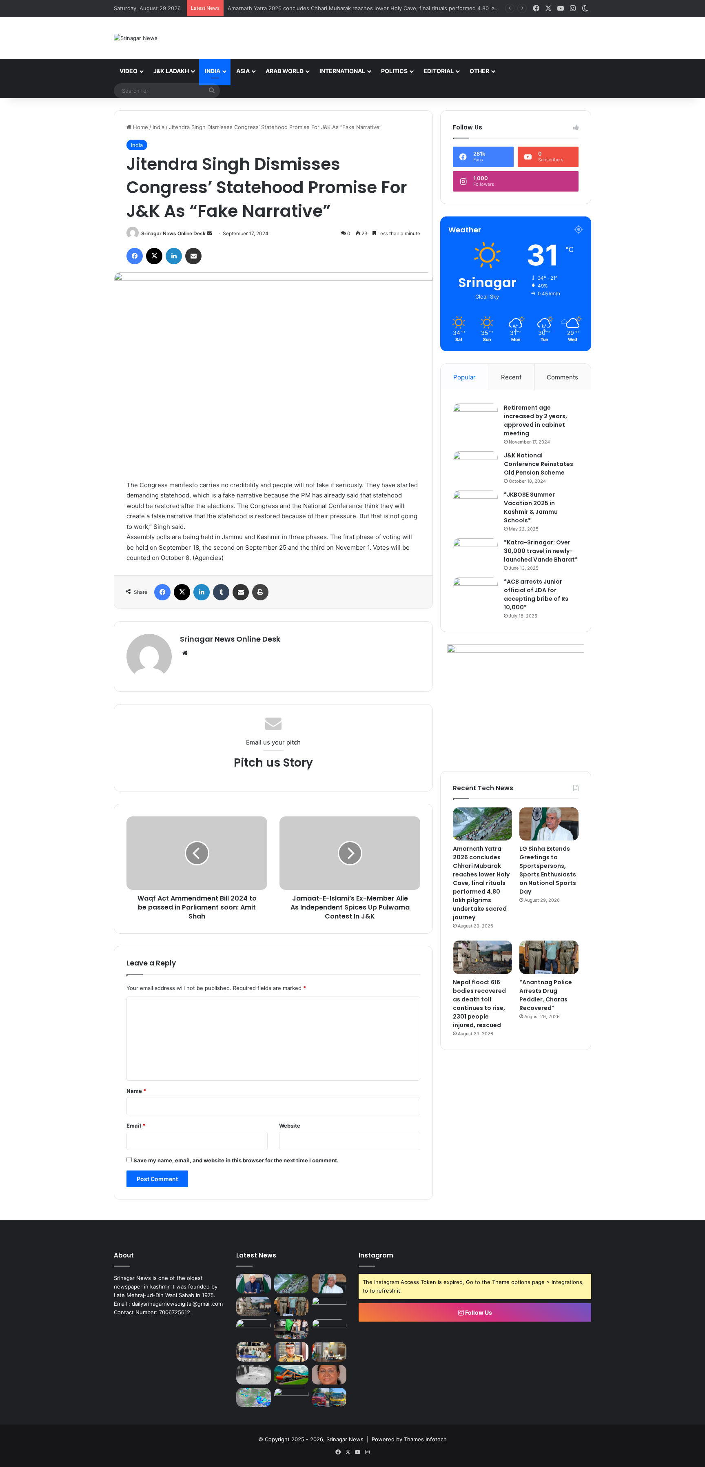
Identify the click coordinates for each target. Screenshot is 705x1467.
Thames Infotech (425, 1439)
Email (135, 1125)
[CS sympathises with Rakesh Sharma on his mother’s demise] (253, 1329)
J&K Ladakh (171, 70)
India (212, 70)
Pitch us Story (273, 763)
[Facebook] (134, 256)
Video (128, 70)
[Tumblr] (221, 592)
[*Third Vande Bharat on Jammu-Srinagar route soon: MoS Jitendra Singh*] (291, 1375)
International (342, 70)
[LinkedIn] (174, 256)
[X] (154, 256)
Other (479, 70)
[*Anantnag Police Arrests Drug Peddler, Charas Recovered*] (549, 957)
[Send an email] (209, 233)
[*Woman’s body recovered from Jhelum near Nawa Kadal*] (253, 1375)
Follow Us (478, 1312)
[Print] (260, 592)
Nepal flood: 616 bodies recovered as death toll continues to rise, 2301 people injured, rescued (479, 1003)
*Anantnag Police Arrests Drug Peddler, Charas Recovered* (545, 995)
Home (139, 127)
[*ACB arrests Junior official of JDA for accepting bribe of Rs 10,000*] (475, 592)
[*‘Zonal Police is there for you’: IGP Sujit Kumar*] (291, 1352)
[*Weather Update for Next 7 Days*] (253, 1397)
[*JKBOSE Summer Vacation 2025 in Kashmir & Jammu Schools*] (475, 505)
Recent (511, 377)
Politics (394, 70)
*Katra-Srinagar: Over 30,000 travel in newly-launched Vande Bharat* (541, 551)
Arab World (285, 70)
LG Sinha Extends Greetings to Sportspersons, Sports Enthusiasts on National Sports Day (547, 870)
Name (136, 1091)
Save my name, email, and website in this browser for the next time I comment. (236, 1160)
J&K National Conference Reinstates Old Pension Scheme (538, 464)
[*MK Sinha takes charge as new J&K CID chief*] (329, 1352)
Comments (562, 377)
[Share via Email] (193, 256)
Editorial (438, 70)
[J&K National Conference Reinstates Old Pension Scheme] (475, 466)
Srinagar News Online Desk (173, 233)
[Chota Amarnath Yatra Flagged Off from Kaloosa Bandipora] (291, 1329)
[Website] (185, 653)
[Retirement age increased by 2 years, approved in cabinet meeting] (475, 419)
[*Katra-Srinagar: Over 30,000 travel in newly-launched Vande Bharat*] (475, 553)
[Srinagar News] (135, 37)
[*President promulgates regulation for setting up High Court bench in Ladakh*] (329, 1375)
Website (289, 1125)
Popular (464, 377)
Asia (243, 70)
